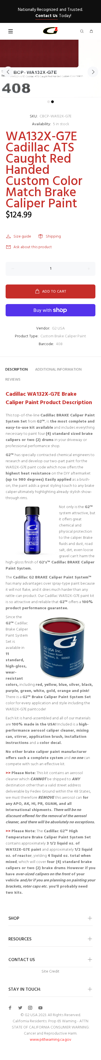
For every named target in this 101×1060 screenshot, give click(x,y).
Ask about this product (32, 247)
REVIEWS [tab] (12, 379)
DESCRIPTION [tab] (16, 369)
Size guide (22, 236)
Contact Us (46, 16)
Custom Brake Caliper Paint (63, 336)
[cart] (91, 31)
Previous (8, 72)
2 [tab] (52, 101)
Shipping (53, 236)
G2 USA (58, 328)
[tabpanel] (50, 69)
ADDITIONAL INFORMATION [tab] (58, 369)
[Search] (83, 31)
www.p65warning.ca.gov (50, 1040)
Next (93, 72)
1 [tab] (48, 101)
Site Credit (50, 971)
